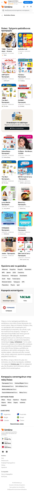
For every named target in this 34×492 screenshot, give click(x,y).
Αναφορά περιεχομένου (8, 463)
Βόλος (10, 402)
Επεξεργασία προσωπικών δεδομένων (17, 489)
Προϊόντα (4, 467)
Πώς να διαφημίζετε (7, 474)
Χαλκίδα (3, 405)
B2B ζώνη (4, 476)
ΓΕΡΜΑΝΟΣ (18, 342)
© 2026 (17, 482)
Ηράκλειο (16, 399)
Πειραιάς (23, 399)
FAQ (2, 458)
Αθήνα (3, 399)
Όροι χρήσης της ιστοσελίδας (17, 487)
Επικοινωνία (4, 460)
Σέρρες (16, 402)
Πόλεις (3, 465)
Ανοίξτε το (28, 2)
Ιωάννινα (22, 402)
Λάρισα (3, 402)
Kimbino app (15, 364)
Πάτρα (9, 399)
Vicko (12, 342)
